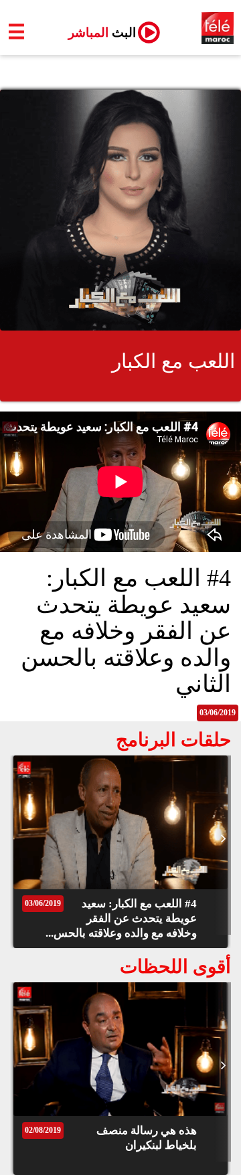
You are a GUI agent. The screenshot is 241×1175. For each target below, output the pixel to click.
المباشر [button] (96, 32)
